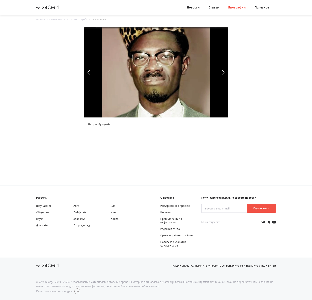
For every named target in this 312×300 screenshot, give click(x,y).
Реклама (165, 212)
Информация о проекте (175, 205)
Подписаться (261, 208)
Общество (42, 212)
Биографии (237, 7)
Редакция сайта (170, 229)
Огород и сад (81, 225)
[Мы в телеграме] (268, 222)
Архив (114, 218)
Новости (193, 7)
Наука (39, 218)
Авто (76, 205)
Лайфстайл (80, 212)
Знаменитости (57, 19)
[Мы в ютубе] (274, 222)
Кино (114, 212)
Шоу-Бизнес (43, 205)
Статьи (214, 7)
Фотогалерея (99, 19)
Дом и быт (42, 225)
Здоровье (79, 218)
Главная (40, 19)
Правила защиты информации (171, 220)
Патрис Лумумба (78, 19)
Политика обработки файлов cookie (173, 243)
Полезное (262, 7)
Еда (113, 205)
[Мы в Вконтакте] (263, 222)
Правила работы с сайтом (176, 235)
